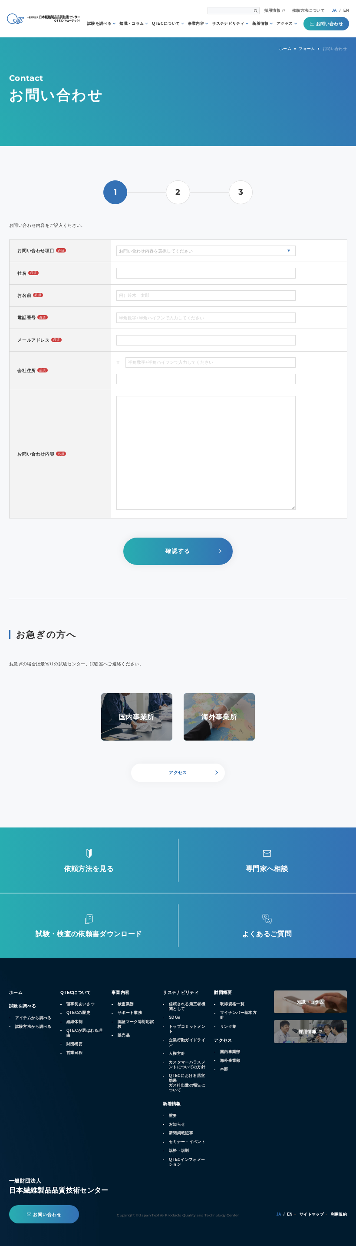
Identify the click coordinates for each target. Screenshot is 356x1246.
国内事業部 (230, 1052)
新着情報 (260, 24)
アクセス (285, 24)
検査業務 (126, 1004)
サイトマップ (312, 1214)
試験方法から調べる (33, 1026)
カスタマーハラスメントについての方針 (187, 1064)
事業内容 (196, 24)
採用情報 (272, 11)
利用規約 (339, 1214)
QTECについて (166, 24)
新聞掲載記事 (181, 1133)
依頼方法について (308, 11)
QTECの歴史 (78, 1012)
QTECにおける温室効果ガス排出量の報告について (187, 1082)
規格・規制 (179, 1150)
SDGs (174, 1017)
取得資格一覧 (232, 1004)
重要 (173, 1115)
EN (346, 10)
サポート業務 (130, 1012)
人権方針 (177, 1053)
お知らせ (177, 1124)
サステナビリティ (228, 24)
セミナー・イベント (187, 1142)
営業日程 (74, 1052)
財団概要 (74, 1044)
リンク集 (228, 1026)
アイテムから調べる (33, 1018)
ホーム (16, 992)
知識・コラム (131, 24)
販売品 (124, 1035)
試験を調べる (99, 24)
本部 (224, 1069)
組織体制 (74, 1022)
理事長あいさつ (80, 1004)
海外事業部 (230, 1060)
